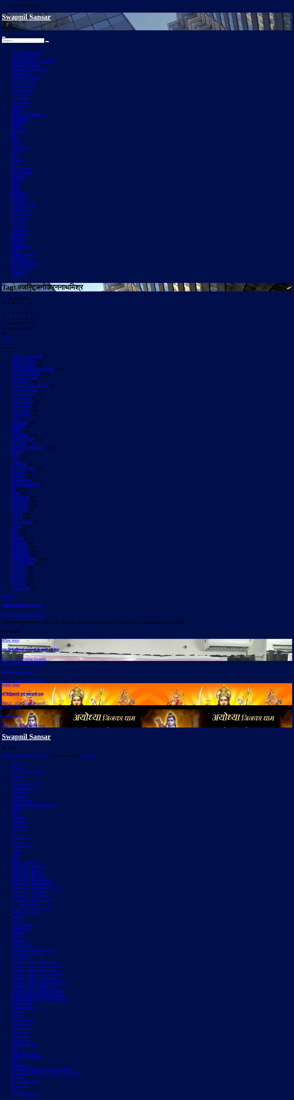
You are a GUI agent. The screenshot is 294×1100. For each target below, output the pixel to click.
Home (15, 763)
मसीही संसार (19, 259)
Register (17, 1016)
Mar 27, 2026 (12, 703)
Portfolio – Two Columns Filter (34, 987)
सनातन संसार (20, 247)
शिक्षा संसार (18, 177)
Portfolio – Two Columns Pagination (37, 991)
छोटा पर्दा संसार (21, 173)
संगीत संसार (19, 218)
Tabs (14, 1061)
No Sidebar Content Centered (32, 949)
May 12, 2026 (12, 659)
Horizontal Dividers (25, 912)
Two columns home (25, 1082)
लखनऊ (16, 111)
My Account (20, 945)
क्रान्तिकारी (19, 106)
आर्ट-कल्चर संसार (22, 168)
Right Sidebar (21, 1024)
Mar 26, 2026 (12, 725)
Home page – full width (28, 892)
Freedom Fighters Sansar (29, 69)
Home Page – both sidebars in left (35, 887)
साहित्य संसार (20, 230)
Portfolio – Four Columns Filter (34, 962)
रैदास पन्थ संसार (22, 268)
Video (15, 1090)
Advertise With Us (24, 788)
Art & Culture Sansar (26, 53)
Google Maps (21, 846)
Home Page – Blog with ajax (32, 879)
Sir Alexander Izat (16, 672)
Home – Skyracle (23, 863)
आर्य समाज (18, 222)
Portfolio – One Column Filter (33, 970)
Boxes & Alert (21, 801)
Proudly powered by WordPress (25, 756)
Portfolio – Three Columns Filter (34, 978)
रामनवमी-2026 (11, 716)
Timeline (17, 1078)
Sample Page (20, 1028)
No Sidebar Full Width (27, 954)
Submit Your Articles (26, 1057)
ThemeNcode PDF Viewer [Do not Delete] (42, 1069)
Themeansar (89, 756)
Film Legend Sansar (25, 77)
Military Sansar (22, 402)
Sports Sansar (21, 102)
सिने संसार (18, 201)
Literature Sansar (23, 86)
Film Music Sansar (24, 65)
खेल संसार (18, 131)
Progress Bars (21, 1003)
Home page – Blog (25, 871)
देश (13, 135)
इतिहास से (17, 235)
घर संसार (17, 243)
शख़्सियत (17, 160)
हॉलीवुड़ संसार (20, 210)
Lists (14, 937)
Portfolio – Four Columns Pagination (38, 966)
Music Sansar (21, 94)
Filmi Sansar (20, 73)
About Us (18, 768)
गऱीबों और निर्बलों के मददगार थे (22, 606)
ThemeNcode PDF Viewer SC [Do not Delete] (45, 1073)
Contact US (19, 830)
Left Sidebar (20, 929)
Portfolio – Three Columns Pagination (38, 982)
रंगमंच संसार (19, 226)
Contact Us (19, 825)
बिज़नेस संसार (20, 148)
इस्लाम (15, 251)
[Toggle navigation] (4, 37)
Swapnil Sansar (26, 17)
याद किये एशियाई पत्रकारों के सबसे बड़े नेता (30, 650)
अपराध (15, 127)
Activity (17, 780)
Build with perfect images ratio (33, 805)
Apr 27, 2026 (11, 681)
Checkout (18, 817)
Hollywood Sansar (24, 82)
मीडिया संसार (19, 197)
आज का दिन (19, 119)
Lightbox (17, 933)
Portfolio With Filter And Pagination (37, 995)
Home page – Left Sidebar (30, 896)
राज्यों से (16, 144)
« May (6, 338)
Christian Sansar (23, 361)
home (15, 858)
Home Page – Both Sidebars (31, 883)
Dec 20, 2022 (12, 615)
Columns (17, 821)
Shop (15, 1049)
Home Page (28, 904)
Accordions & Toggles (27, 772)
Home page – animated (28, 867)
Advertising (19, 792)
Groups (16, 850)
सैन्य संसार (18, 193)
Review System (22, 1020)
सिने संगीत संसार (22, 214)
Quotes (16, 1011)
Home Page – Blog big (27, 875)
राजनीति (16, 152)
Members (18, 941)
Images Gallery (22, 925)
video (15, 185)
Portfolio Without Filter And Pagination (39, 999)
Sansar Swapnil (34, 659)
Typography (20, 1086)
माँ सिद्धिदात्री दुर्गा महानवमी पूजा (22, 694)
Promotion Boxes (23, 1007)
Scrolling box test (23, 1044)
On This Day (20, 98)
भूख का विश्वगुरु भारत (25, 1094)
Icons (15, 920)
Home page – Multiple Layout (33, 900)
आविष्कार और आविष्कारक (28, 115)
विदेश (14, 156)
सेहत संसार (18, 239)
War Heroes (19, 423)
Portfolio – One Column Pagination (36, 974)
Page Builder (20, 958)
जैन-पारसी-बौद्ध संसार (25, 263)
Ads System (19, 784)
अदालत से (17, 123)
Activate (17, 776)
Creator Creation (23, 57)
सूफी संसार (18, 276)
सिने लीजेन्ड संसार (23, 206)
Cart (14, 813)
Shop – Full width (24, 1053)
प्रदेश (15, 139)
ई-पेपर (15, 181)
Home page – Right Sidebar (31, 908)
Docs (15, 834)
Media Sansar (21, 90)
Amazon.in (19, 796)
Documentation (22, 838)
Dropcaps (18, 842)
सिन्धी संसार (19, 272)
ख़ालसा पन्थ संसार (23, 255)
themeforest (19, 1065)
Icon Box (18, 916)
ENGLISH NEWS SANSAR (32, 61)
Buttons (16, 809)
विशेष (14, 164)
